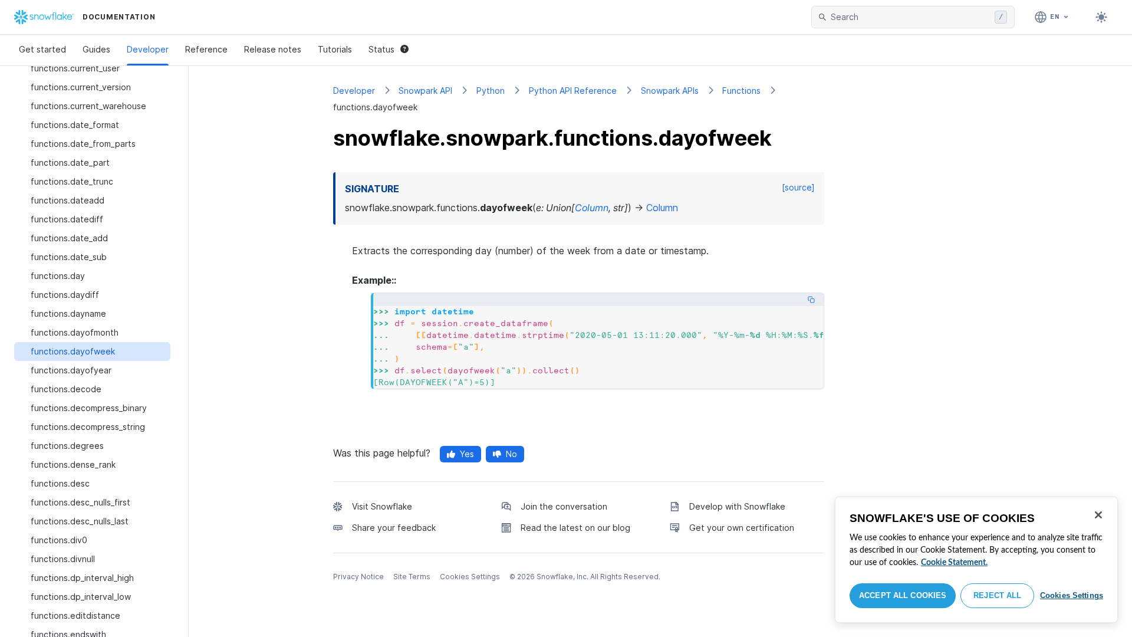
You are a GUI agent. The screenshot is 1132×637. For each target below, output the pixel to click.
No (511, 454)
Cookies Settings (1071, 595)
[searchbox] (910, 17)
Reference (206, 49)
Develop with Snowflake (737, 506)
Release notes (272, 49)
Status (381, 49)
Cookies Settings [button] (470, 576)
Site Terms (411, 576)
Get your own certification (741, 528)
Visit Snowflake (382, 506)
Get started (42, 49)
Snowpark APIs (670, 91)
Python (490, 91)
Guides (96, 49)
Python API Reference (573, 91)
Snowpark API (425, 91)
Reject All (997, 595)
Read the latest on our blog (575, 528)
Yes (467, 454)
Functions (741, 91)
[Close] (1098, 515)
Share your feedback (394, 528)
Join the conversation (564, 506)
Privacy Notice (358, 576)
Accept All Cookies (902, 595)
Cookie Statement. (954, 563)
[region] (976, 560)
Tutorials (335, 49)
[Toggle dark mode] (1101, 17)
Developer (148, 49)
